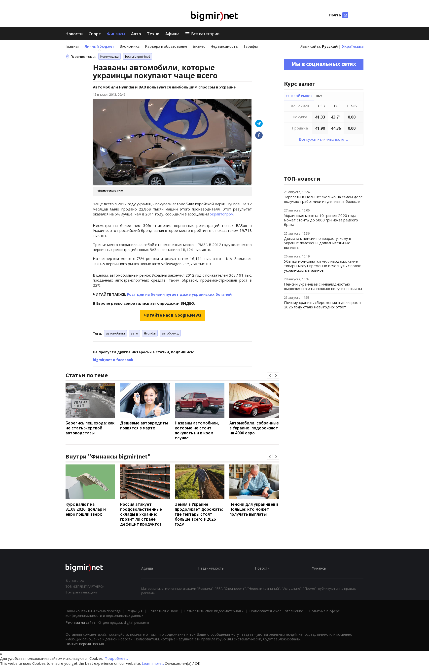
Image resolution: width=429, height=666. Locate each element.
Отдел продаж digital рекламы (123, 622)
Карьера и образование (166, 46)
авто (134, 333)
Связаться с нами (163, 611)
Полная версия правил (85, 643)
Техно (153, 34)
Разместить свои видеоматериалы (213, 611)
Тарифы (250, 46)
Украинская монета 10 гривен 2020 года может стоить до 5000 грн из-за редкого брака (321, 220)
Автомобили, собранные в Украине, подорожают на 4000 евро (254, 428)
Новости (74, 34)
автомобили (115, 333)
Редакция (135, 611)
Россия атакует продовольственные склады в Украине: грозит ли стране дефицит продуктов (141, 514)
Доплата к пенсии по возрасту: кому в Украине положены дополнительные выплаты (317, 243)
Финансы (116, 34)
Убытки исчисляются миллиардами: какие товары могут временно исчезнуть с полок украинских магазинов (322, 266)
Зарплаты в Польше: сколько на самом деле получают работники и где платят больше (323, 199)
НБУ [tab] (319, 96)
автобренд (170, 333)
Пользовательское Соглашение (276, 611)
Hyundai (150, 333)
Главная (72, 46)
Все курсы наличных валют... (324, 139)
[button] (270, 375)
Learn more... (153, 663)
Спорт (95, 34)
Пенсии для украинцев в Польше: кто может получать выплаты (254, 509)
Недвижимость (224, 46)
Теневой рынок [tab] (299, 96)
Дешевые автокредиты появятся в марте (144, 425)
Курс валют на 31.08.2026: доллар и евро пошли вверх (86, 509)
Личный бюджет (99, 46)
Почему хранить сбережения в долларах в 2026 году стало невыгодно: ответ (322, 304)
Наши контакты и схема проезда (93, 611)
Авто (136, 34)
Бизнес (199, 46)
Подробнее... (116, 658)
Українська (352, 46)
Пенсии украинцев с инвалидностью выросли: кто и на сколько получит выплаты (323, 286)
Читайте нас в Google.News (172, 315)
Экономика (130, 46)
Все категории (205, 34)
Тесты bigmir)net (137, 56)
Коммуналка (109, 56)
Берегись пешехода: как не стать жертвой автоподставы (90, 428)
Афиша (172, 34)
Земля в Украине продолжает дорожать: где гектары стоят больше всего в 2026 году (199, 514)
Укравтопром (221, 213)
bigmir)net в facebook (113, 359)
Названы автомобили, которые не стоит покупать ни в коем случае (197, 430)
